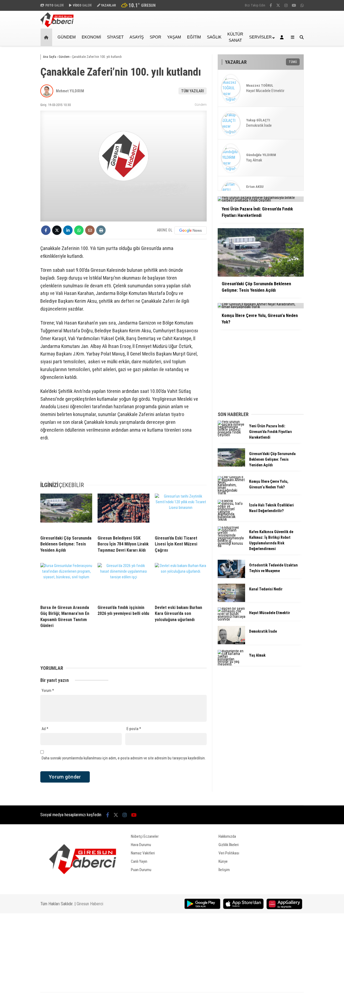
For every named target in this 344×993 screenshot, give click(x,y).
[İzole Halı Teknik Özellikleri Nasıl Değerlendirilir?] (231, 519)
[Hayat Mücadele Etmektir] (231, 619)
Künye (223, 861)
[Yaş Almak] (231, 664)
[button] (47, 37)
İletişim (224, 870)
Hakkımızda (227, 836)
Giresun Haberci (90, 903)
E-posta (134, 729)
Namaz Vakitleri (143, 853)
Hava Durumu (141, 845)
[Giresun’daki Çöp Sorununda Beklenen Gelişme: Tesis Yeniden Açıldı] (66, 512)
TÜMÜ (293, 62)
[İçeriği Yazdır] (101, 230)
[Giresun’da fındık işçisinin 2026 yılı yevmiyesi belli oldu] (123, 582)
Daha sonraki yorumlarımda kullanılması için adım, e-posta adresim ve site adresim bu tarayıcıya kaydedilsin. (124, 758)
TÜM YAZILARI (192, 91)
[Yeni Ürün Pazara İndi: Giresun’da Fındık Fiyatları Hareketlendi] (231, 435)
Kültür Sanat (235, 37)
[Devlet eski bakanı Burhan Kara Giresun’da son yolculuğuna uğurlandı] (181, 582)
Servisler (260, 37)
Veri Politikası (228, 853)
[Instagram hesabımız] (286, 5)
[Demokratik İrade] (231, 643)
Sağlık (214, 37)
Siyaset (115, 37)
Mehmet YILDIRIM (70, 91)
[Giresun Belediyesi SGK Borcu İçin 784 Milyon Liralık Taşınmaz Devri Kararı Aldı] (123, 512)
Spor (155, 37)
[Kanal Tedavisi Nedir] (231, 600)
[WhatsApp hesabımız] (302, 5)
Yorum (48, 690)
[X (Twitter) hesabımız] (278, 5)
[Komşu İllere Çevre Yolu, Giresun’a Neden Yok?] (231, 493)
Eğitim (194, 37)
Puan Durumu (141, 870)
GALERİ (54, 5)
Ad (45, 729)
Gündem (67, 37)
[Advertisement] (326, 132)
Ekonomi (91, 37)
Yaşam (174, 37)
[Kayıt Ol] (282, 37)
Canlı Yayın (139, 861)
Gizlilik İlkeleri (228, 845)
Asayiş (137, 37)
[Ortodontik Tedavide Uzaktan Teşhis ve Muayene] (231, 577)
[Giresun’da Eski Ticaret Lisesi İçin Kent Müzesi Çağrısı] (181, 512)
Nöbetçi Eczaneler (145, 836)
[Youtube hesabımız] (294, 5)
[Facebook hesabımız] (271, 5)
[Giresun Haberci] (57, 26)
